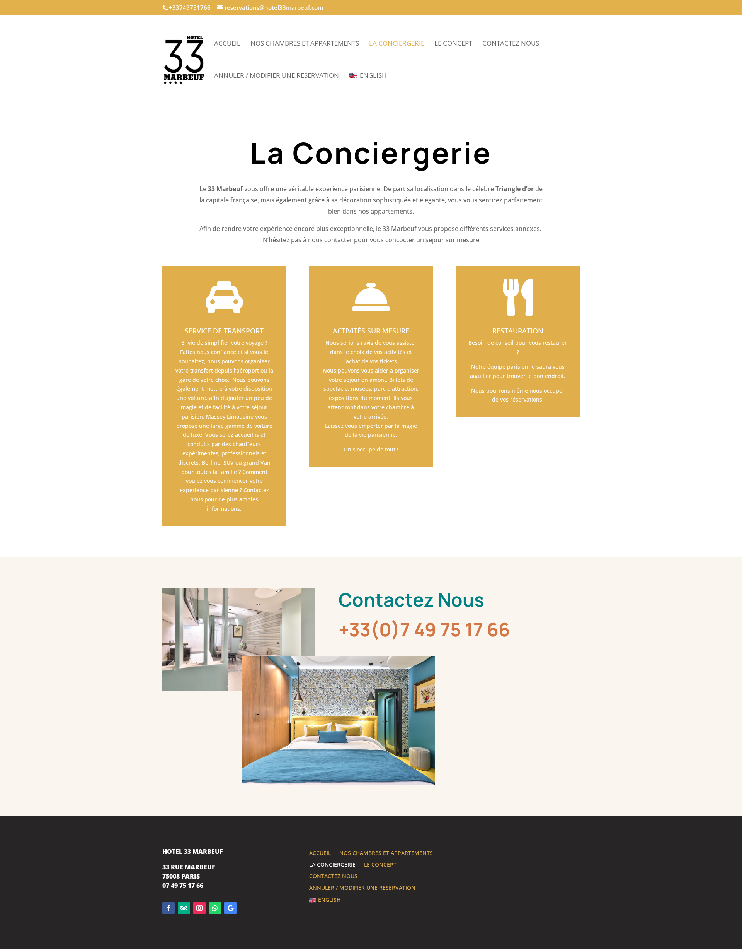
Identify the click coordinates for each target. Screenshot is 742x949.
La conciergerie (396, 44)
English (373, 76)
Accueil (227, 44)
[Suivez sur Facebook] (168, 908)
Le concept (453, 44)
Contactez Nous (510, 44)
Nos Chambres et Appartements (304, 44)
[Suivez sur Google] (230, 908)
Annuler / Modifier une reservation (276, 76)
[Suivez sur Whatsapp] (215, 908)
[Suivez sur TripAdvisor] (184, 908)
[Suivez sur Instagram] (199, 908)
